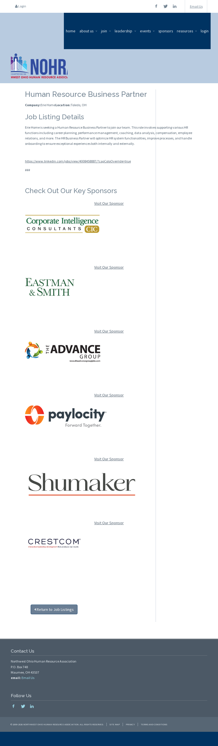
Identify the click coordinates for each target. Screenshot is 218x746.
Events (145, 31)
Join (104, 31)
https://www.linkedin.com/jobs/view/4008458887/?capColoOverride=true (78, 161)
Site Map (115, 724)
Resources (185, 31)
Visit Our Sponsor (109, 203)
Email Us (196, 6)
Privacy (130, 724)
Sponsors (165, 31)
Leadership (123, 31)
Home (71, 31)
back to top (109, 739)
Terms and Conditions (154, 724)
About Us (86, 31)
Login (22, 6)
